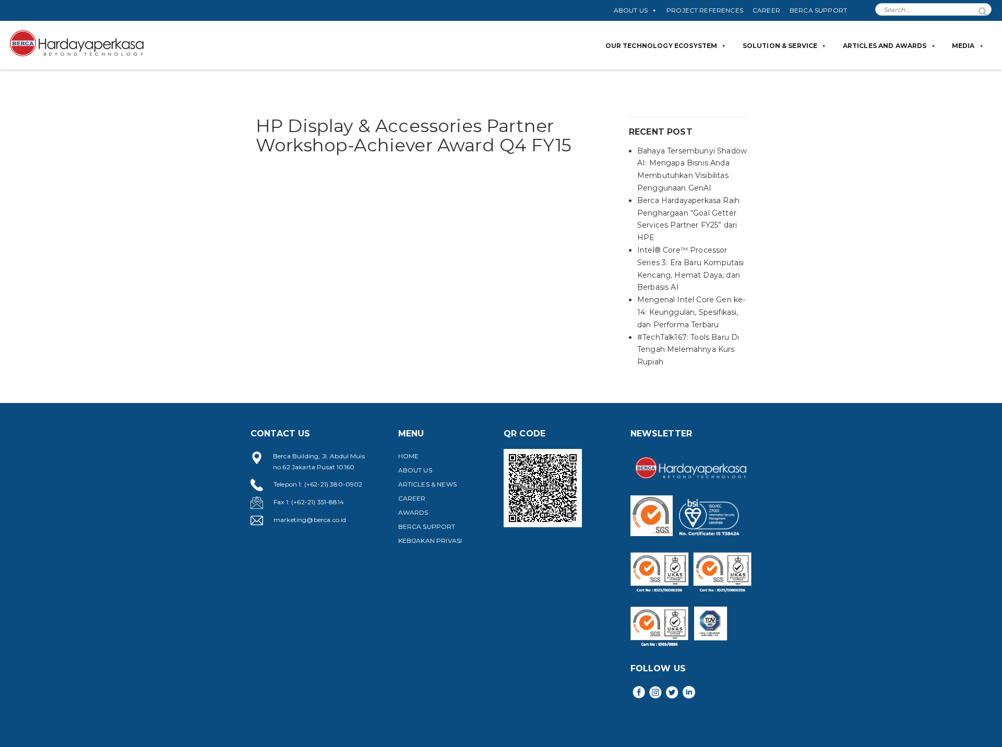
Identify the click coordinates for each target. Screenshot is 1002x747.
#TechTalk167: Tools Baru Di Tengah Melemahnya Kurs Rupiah (688, 350)
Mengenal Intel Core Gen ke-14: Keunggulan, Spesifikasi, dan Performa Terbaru (691, 312)
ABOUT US (631, 10)
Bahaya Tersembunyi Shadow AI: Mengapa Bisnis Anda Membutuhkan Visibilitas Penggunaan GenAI (692, 169)
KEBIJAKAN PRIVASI (430, 540)
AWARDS (413, 512)
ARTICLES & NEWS (427, 484)
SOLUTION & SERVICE (780, 46)
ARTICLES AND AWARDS (885, 46)
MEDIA (963, 46)
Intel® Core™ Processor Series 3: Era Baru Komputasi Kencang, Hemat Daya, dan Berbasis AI (690, 268)
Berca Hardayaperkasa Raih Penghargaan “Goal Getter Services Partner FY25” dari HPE (688, 219)
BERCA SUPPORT (818, 10)
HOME (408, 456)
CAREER (766, 10)
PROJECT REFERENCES (704, 10)
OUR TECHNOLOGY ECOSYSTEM (661, 46)
